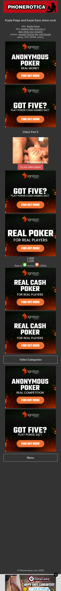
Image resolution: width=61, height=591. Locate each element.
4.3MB (30, 258)
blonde (47, 34)
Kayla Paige (33, 26)
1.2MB (30, 260)
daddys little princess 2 (33, 29)
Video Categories (30, 359)
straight (22, 34)
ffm (36, 34)
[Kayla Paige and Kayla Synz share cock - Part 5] (30, 162)
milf (41, 34)
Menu (30, 457)
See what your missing (30, 31)
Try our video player (30, 167)
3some (30, 34)
